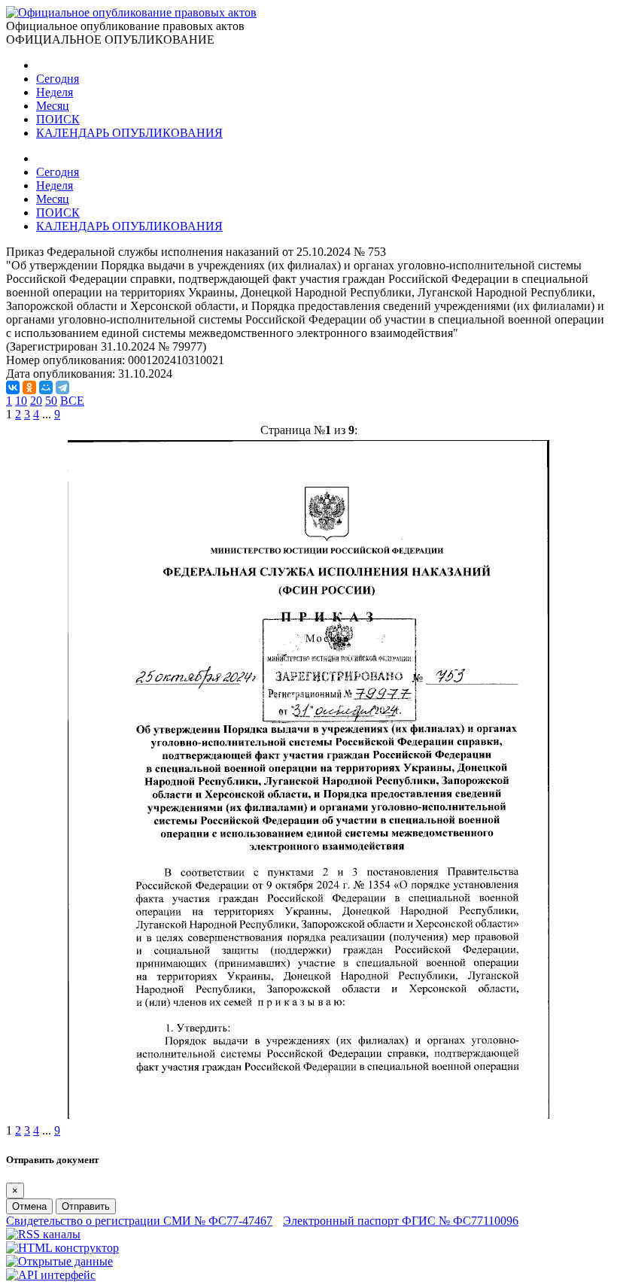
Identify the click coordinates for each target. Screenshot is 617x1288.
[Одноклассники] (29, 387)
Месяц (52, 105)
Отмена (29, 1206)
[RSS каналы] (43, 1234)
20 (36, 400)
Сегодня (57, 78)
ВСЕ (72, 400)
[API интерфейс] (51, 1274)
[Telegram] (62, 387)
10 (21, 400)
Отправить (86, 1206)
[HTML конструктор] (62, 1247)
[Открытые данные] (59, 1261)
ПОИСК (58, 119)
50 (51, 400)
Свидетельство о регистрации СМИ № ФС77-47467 (139, 1220)
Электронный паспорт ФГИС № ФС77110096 (400, 1220)
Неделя (54, 92)
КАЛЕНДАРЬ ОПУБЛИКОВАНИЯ (129, 132)
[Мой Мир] (46, 387)
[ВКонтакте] (13, 387)
